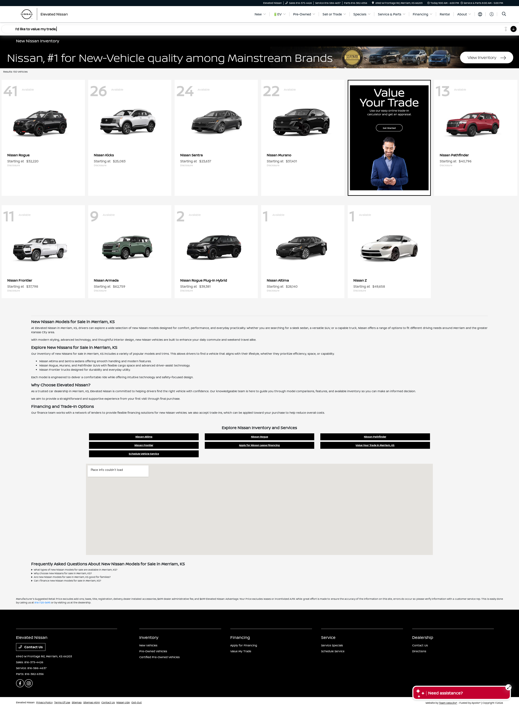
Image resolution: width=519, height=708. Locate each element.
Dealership (422, 637)
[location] (373, 3)
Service (328, 637)
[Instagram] (29, 683)
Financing (240, 637)
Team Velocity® (448, 703)
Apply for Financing (243, 645)
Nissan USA (123, 702)
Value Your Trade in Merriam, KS (375, 445)
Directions (419, 651)
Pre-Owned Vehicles (153, 651)
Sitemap (77, 702)
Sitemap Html (91, 702)
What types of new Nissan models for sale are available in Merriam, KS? (75, 569)
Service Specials (332, 645)
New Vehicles (148, 645)
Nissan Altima (143, 436)
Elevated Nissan (25, 702)
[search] (504, 14)
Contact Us (33, 647)
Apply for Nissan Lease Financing (259, 445)
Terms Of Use (62, 702)
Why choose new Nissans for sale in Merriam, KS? (63, 573)
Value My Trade (240, 651)
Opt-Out (136, 702)
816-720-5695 (42, 602)
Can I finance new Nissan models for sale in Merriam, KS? (67, 580)
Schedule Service (332, 651)
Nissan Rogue (259, 436)
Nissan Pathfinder (375, 436)
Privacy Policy (44, 702)
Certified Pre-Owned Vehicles (159, 657)
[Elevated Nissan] (51, 14)
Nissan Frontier (143, 445)
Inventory (148, 637)
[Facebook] (20, 683)
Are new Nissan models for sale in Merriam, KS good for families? (72, 577)
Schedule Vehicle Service (144, 453)
